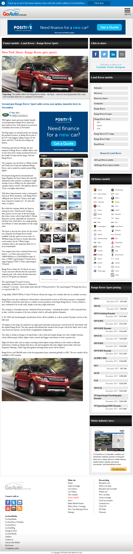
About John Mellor (12, 542)
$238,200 (116, 383)
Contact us (9, 539)
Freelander (98, 103)
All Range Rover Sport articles (106, 165)
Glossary (102, 512)
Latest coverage (74, 486)
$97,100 (117, 369)
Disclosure (9, 545)
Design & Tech (11, 531)
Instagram (120, 67)
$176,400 (116, 316)
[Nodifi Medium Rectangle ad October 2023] (63, 152)
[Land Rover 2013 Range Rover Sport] (46, 167)
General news (104, 503)
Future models (73, 497)
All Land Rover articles (103, 160)
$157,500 (116, 354)
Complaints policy (12, 548)
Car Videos (72, 492)
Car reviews (72, 489)
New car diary (104, 495)
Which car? (103, 492)
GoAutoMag (10, 528)
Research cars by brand (108, 489)
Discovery (98, 93)
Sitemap (71, 512)
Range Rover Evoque (103, 114)
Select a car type (105, 486)
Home (70, 483)
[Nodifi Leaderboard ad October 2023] (66, 34)
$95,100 (117, 301)
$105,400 (116, 391)
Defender (98, 88)
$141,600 (116, 331)
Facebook (101, 67)
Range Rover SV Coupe (104, 134)
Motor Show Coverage (77, 506)
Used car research (106, 500)
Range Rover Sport (102, 119)
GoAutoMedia (10, 519)
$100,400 (116, 376)
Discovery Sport (100, 98)
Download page (119, 469)
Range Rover (99, 109)
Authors (8, 537)
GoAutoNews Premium (14, 522)
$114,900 (116, 339)
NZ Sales (102, 509)
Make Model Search (76, 503)
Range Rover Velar (102, 139)
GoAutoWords (11, 534)
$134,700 (116, 324)
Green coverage (105, 497)
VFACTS (102, 506)
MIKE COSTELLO (20, 115)
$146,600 (116, 361)
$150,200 (116, 346)
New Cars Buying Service (78, 509)
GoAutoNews (10, 525)
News (70, 500)
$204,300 (116, 401)
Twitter (110, 67)
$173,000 (116, 409)
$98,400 (117, 309)
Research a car (104, 483)
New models (73, 495)
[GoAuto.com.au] (13, 17)
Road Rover (99, 144)
